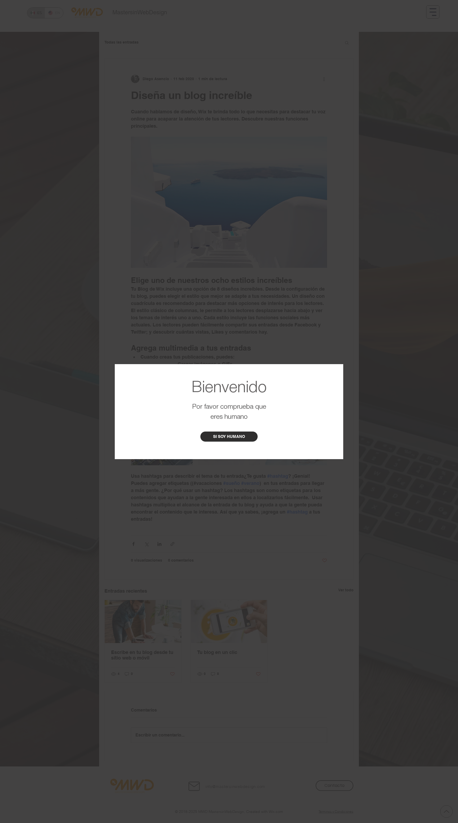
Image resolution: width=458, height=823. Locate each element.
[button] (229, 436)
